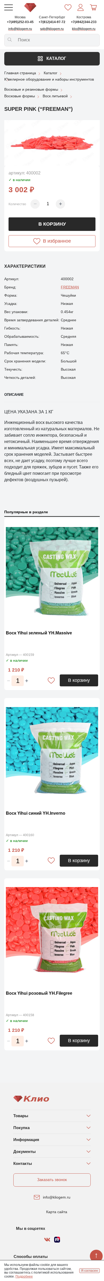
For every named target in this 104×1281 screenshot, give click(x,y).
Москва (20, 17)
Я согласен (89, 1271)
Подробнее (24, 1276)
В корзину (52, 224)
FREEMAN (70, 287)
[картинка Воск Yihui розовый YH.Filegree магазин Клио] (52, 933)
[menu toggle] (8, 7)
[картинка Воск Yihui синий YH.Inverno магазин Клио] (52, 753)
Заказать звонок (52, 1179)
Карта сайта (56, 1212)
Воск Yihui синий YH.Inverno (35, 813)
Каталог (55, 58)
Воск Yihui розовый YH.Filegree (39, 993)
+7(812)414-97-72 (52, 22)
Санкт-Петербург (52, 17)
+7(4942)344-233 (84, 22)
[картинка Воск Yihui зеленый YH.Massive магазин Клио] (52, 573)
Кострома (84, 17)
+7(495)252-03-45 (20, 22)
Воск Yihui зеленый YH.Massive (39, 633)
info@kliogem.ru (56, 1197)
